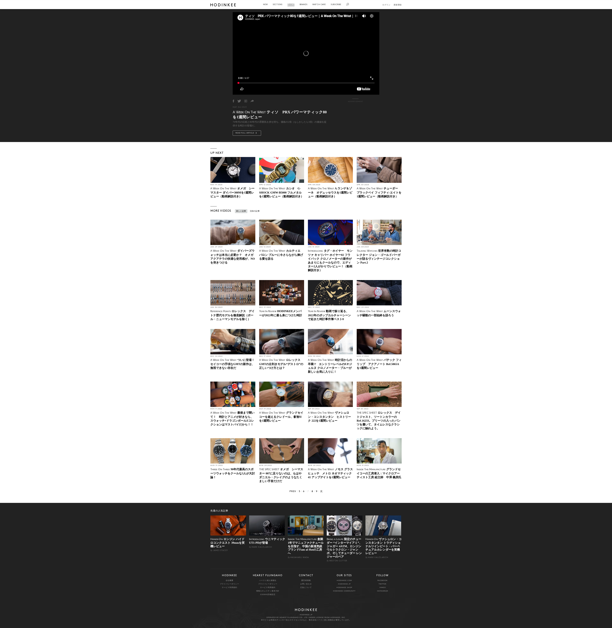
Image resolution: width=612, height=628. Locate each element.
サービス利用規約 (229, 587)
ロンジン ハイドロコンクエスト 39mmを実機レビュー (227, 542)
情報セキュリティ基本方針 (267, 591)
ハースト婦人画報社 (267, 580)
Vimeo (382, 587)
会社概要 (229, 580)
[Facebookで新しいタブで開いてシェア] (233, 101)
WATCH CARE (319, 5)
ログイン (386, 5)
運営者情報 (306, 580)
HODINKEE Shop (344, 587)
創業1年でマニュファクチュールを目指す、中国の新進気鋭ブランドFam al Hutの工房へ (306, 546)
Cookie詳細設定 (267, 594)
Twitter (382, 584)
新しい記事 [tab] (241, 211)
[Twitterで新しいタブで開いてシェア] (239, 101)
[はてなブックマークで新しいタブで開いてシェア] (245, 101)
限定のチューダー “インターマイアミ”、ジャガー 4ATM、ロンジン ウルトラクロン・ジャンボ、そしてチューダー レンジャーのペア (344, 547)
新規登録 (398, 5)
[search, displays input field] (347, 4)
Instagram (382, 591)
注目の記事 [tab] (255, 211)
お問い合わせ (306, 584)
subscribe (336, 5)
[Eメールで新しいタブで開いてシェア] (252, 101)
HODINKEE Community (344, 591)
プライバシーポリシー (229, 584)
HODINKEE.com (344, 580)
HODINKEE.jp (344, 584)
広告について (306, 587)
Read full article (245, 133)
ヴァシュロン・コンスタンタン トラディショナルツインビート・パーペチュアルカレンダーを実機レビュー (383, 546)
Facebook (382, 580)
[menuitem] (265, 5)
